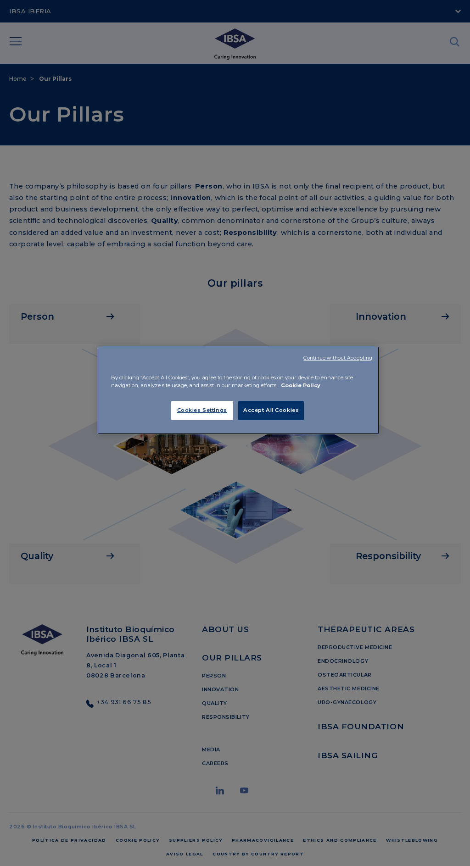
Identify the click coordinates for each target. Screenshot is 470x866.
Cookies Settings (202, 410)
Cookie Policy (300, 385)
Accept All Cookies (271, 410)
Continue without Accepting (337, 358)
